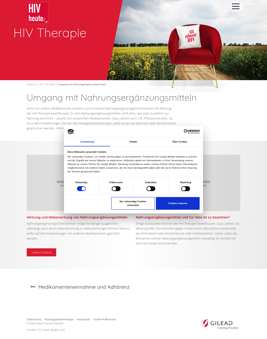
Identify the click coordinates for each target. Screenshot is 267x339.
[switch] (116, 188)
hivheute (31, 84)
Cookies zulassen (177, 203)
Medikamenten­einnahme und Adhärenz (83, 287)
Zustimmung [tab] (87, 141)
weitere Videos (41, 252)
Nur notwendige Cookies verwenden (133, 203)
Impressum (83, 319)
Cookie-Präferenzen (104, 319)
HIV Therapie (46, 84)
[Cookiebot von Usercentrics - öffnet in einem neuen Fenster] (186, 131)
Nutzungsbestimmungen (59, 319)
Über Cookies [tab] (179, 141)
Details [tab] (133, 141)
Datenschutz (34, 319)
